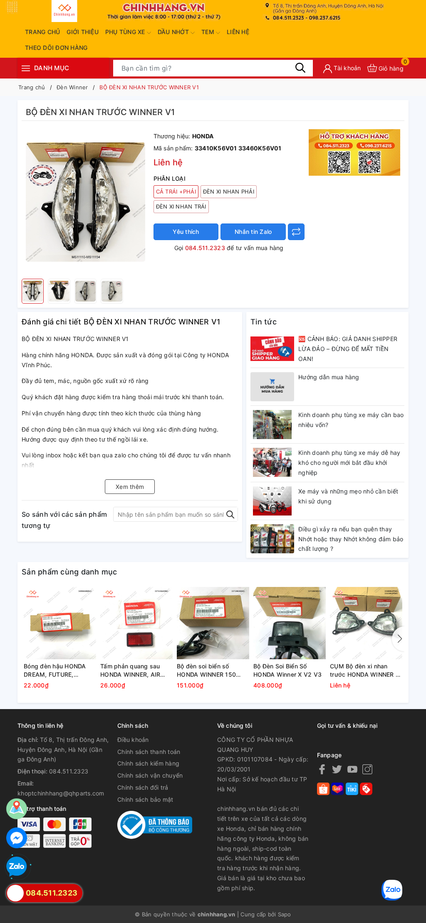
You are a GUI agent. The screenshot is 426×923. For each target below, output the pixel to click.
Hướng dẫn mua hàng (328, 376)
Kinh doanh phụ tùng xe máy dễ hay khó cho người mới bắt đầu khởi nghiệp (349, 462)
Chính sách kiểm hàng (148, 763)
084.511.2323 (205, 247)
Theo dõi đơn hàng (56, 47)
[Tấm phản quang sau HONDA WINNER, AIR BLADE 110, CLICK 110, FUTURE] (136, 623)
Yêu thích (186, 231)
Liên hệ (238, 31)
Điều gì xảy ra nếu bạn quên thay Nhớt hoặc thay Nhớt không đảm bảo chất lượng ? (350, 538)
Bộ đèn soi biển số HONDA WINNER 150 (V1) (206, 670)
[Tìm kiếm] (300, 67)
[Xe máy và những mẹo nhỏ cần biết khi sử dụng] (272, 501)
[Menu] (26, 67)
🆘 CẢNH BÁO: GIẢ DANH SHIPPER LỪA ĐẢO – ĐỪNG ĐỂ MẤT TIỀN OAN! (347, 348)
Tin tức (263, 321)
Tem (208, 31)
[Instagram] (367, 769)
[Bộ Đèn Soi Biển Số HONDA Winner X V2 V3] (289, 623)
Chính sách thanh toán (148, 751)
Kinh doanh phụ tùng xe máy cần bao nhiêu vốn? (351, 419)
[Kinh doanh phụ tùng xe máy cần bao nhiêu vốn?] (272, 424)
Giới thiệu (83, 31)
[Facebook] (322, 769)
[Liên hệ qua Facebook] (16, 837)
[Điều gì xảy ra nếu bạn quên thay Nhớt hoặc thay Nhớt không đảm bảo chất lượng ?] (272, 538)
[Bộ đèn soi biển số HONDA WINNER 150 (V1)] (213, 623)
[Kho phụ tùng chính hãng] (354, 151)
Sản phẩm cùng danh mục (69, 571)
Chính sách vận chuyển (150, 775)
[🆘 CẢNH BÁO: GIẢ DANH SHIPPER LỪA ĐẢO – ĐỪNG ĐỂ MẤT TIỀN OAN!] (272, 348)
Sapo (284, 914)
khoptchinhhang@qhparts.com (60, 793)
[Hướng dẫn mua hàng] (272, 386)
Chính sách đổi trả (142, 787)
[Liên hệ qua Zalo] (16, 867)
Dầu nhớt (174, 31)
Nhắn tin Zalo (253, 231)
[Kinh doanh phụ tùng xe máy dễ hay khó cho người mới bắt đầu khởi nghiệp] (272, 462)
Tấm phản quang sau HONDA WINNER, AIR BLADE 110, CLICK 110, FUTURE (133, 670)
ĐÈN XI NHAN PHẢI (228, 191)
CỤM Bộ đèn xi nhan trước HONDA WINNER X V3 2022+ (364, 670)
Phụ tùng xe (126, 31)
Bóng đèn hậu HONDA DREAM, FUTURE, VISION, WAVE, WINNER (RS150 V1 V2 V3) (58, 670)
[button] (398, 638)
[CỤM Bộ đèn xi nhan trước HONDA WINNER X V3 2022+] (366, 623)
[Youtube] (352, 769)
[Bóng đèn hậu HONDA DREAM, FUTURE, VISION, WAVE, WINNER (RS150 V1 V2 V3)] (60, 623)
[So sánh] (296, 231)
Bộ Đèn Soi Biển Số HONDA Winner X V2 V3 (287, 670)
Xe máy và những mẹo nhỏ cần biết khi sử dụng (348, 496)
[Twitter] (337, 769)
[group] (85, 201)
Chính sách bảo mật (145, 799)
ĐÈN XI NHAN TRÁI (181, 206)
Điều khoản (133, 739)
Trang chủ (42, 31)
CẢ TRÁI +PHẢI (176, 191)
